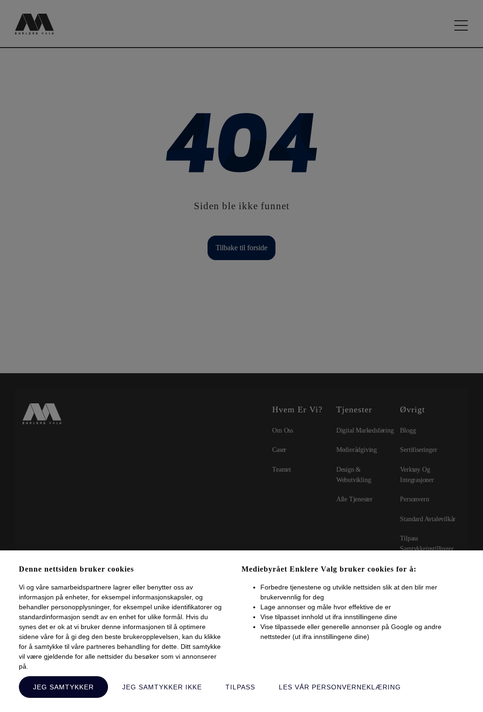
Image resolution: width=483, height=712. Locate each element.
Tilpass (240, 687)
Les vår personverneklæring (340, 687)
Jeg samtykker (63, 687)
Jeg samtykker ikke (162, 687)
